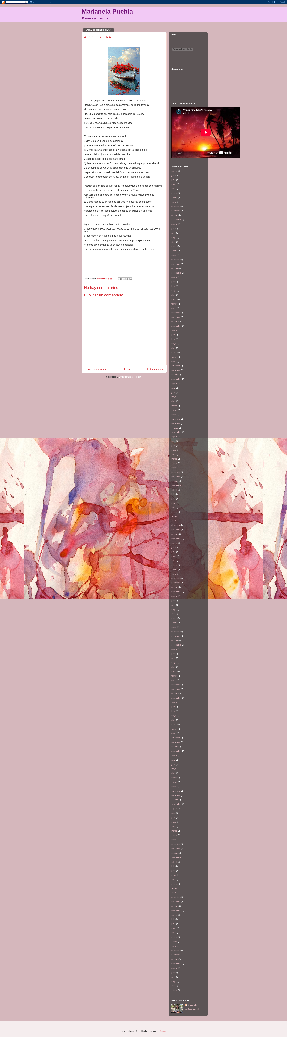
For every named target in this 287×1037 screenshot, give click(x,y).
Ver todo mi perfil (192, 1009)
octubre (174, 215)
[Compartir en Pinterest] (130, 278)
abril (173, 188)
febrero (174, 197)
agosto (174, 171)
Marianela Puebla (107, 11)
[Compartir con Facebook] (128, 278)
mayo (173, 184)
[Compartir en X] (125, 278)
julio (173, 175)
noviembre (175, 211)
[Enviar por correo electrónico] (119, 278)
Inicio (127, 369)
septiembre (176, 220)
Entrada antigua (155, 369)
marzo (174, 193)
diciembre (175, 206)
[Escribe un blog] (122, 278)
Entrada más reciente (95, 369)
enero (173, 202)
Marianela (192, 1005)
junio (173, 180)
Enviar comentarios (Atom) (130, 377)
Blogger (163, 1031)
